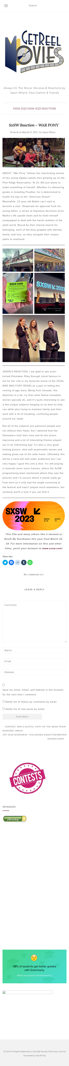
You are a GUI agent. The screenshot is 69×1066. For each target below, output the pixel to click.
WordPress (41, 1055)
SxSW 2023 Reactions (41, 108)
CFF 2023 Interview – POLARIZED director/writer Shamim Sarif (34, 736)
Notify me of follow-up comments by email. (31, 701)
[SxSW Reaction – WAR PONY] (34, 152)
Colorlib (62, 1051)
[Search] (64, 5)
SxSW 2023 (20, 108)
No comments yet (34, 574)
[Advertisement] (34, 858)
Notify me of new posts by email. (25, 709)
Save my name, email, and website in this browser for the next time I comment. (33, 692)
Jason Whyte (49, 132)
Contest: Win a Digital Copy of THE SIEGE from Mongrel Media (34, 728)
